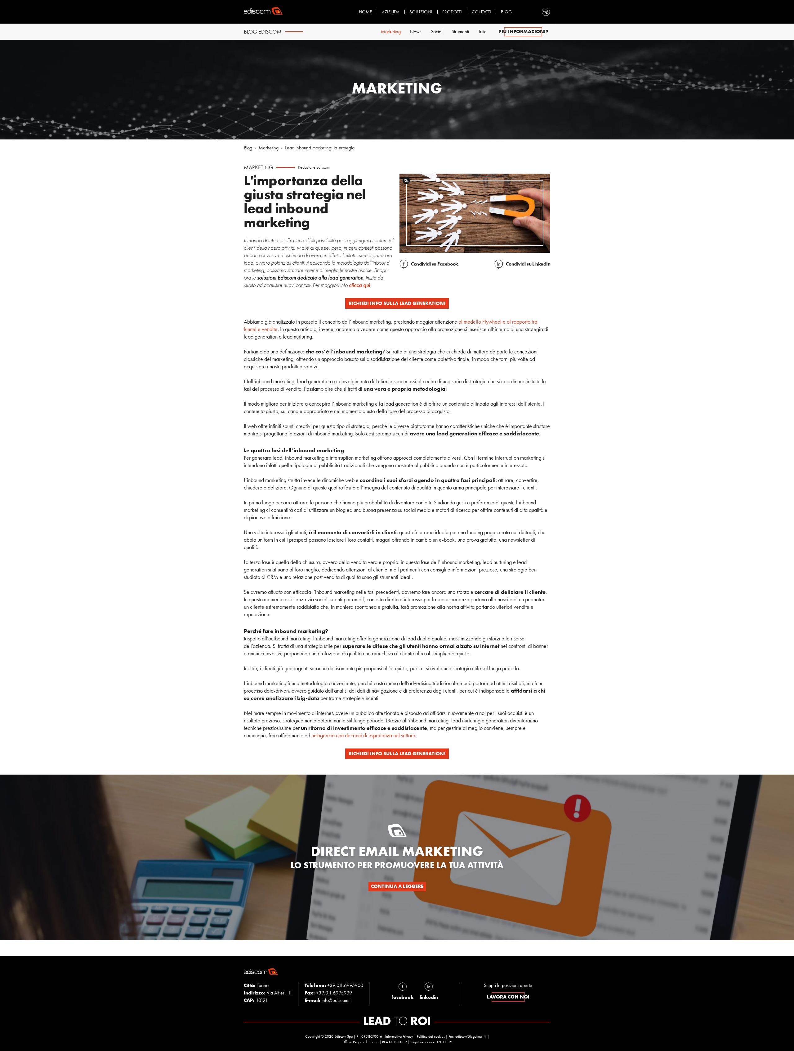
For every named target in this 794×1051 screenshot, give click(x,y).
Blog (506, 12)
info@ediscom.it (336, 1000)
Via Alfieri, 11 (268, 993)
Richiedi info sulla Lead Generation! (397, 303)
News (416, 31)
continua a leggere (397, 886)
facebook (402, 997)
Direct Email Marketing (397, 851)
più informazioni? (523, 31)
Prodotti (452, 12)
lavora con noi (508, 997)
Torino (256, 985)
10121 (256, 1000)
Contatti (481, 12)
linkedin (429, 997)
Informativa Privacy (399, 1036)
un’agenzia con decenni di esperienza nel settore (363, 735)
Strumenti (460, 31)
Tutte (482, 31)
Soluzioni (420, 12)
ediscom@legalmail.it (470, 1036)
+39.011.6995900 (345, 985)
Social (436, 31)
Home (365, 12)
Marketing (391, 31)
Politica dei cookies (431, 1036)
